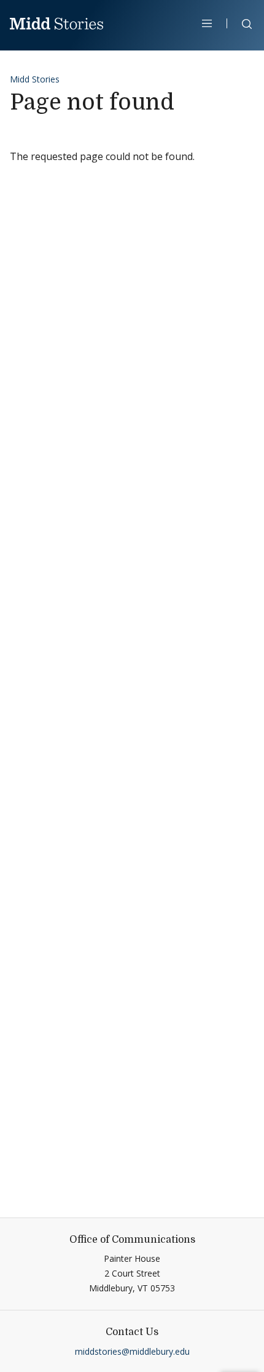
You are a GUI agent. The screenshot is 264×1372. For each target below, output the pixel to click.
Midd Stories (35, 79)
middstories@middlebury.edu (132, 1351)
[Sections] (207, 23)
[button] (240, 26)
